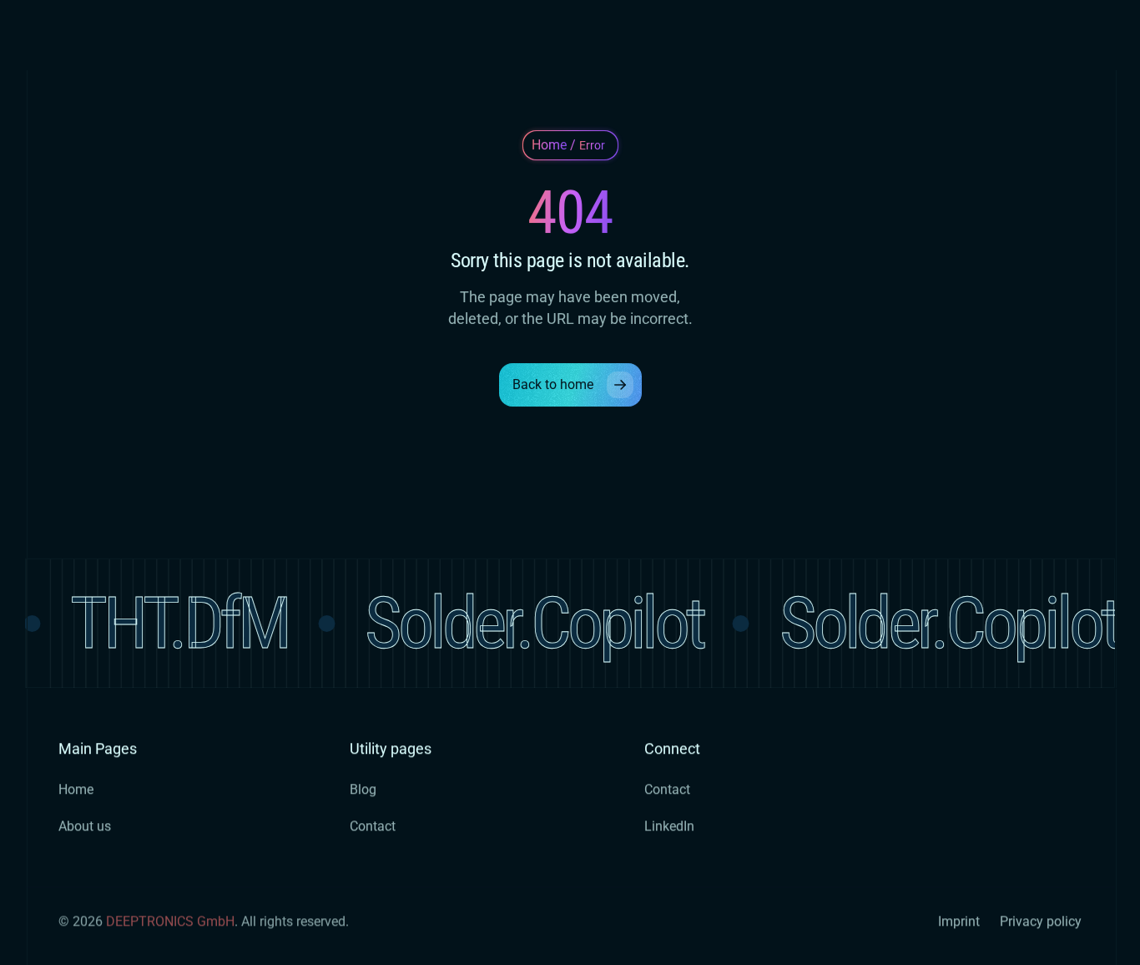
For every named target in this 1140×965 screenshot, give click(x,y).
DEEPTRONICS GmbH (170, 921)
